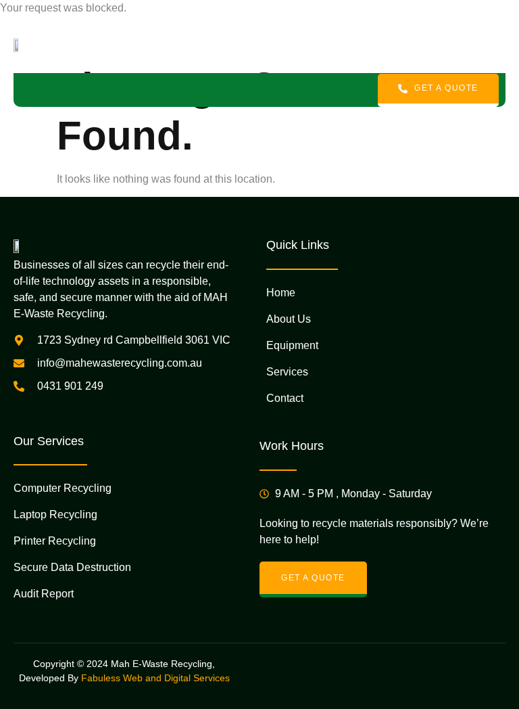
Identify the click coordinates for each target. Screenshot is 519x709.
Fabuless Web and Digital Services (155, 677)
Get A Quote (446, 88)
